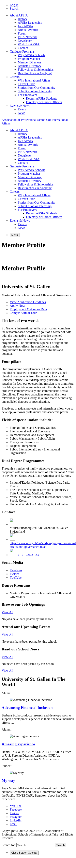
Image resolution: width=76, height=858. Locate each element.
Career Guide (26, 84)
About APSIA (19, 15)
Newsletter (25, 40)
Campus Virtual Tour (23, 313)
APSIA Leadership (30, 22)
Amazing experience (18, 744)
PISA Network (27, 37)
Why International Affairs (34, 80)
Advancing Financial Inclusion (27, 707)
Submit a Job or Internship (34, 91)
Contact (23, 48)
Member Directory (30, 62)
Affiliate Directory (29, 66)
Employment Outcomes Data (28, 309)
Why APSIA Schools (31, 55)
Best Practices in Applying (35, 73)
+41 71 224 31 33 (27, 554)
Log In (14, 5)
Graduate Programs (22, 51)
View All (7, 612)
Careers (14, 76)
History (22, 19)
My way (8, 780)
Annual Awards (28, 30)
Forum (22, 33)
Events (22, 109)
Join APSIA (25, 26)
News (21, 113)
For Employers (27, 95)
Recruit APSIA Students (41, 98)
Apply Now (17, 305)
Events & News (20, 105)
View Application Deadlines (28, 302)
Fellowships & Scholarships (36, 69)
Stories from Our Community (36, 87)
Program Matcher (29, 58)
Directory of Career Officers (44, 102)
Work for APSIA (29, 44)
